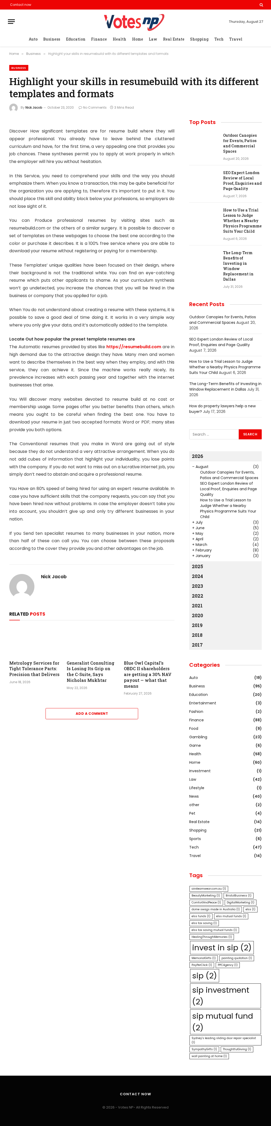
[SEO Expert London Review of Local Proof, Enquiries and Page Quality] (203, 180)
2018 (197, 635)
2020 (197, 615)
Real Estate (173, 39)
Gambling (198, 737)
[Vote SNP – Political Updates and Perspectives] (135, 22)
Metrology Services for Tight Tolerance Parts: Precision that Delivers (34, 668)
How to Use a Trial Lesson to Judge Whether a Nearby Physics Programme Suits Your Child (242, 220)
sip (204, 975)
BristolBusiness (238, 896)
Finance (99, 39)
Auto (33, 39)
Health (119, 39)
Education (75, 39)
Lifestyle (196, 788)
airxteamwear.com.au (209, 889)
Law (153, 39)
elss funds (201, 916)
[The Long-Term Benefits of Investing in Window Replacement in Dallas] (203, 260)
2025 (197, 566)
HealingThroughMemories (212, 937)
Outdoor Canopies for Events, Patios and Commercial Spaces (240, 143)
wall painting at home (209, 1056)
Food (193, 728)
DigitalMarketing (240, 902)
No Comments (95, 107)
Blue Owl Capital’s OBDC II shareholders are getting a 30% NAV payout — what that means (147, 674)
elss (250, 909)
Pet (192, 813)
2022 (197, 596)
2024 (197, 576)
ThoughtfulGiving (237, 1049)
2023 (197, 586)
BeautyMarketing (206, 896)
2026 (197, 456)
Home (137, 39)
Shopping (199, 39)
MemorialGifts (204, 958)
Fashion (196, 711)
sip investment (220, 995)
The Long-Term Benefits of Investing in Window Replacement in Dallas (238, 266)
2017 (197, 645)
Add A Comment (92, 713)
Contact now (20, 4)
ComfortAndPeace (206, 902)
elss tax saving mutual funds (214, 930)
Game (195, 745)
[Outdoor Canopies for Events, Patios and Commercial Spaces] (203, 142)
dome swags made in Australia (216, 909)
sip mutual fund (222, 1021)
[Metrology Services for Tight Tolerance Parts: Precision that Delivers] (34, 641)
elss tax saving (204, 923)
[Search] (261, 5)
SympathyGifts (204, 1049)
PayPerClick (202, 965)
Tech (219, 39)
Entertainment (202, 703)
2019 (197, 625)
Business (51, 39)
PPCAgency (228, 965)
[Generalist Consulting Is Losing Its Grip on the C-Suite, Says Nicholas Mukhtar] (92, 641)
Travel (235, 39)
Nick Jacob (33, 107)
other (194, 804)
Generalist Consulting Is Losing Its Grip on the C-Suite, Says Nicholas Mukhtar (90, 671)
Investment (200, 771)
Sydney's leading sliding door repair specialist (224, 1040)
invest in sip (222, 947)
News (194, 796)
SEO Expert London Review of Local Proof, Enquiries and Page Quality (242, 180)
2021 (197, 605)
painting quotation (237, 958)
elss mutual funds (231, 916)
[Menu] (11, 22)
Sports (195, 838)
